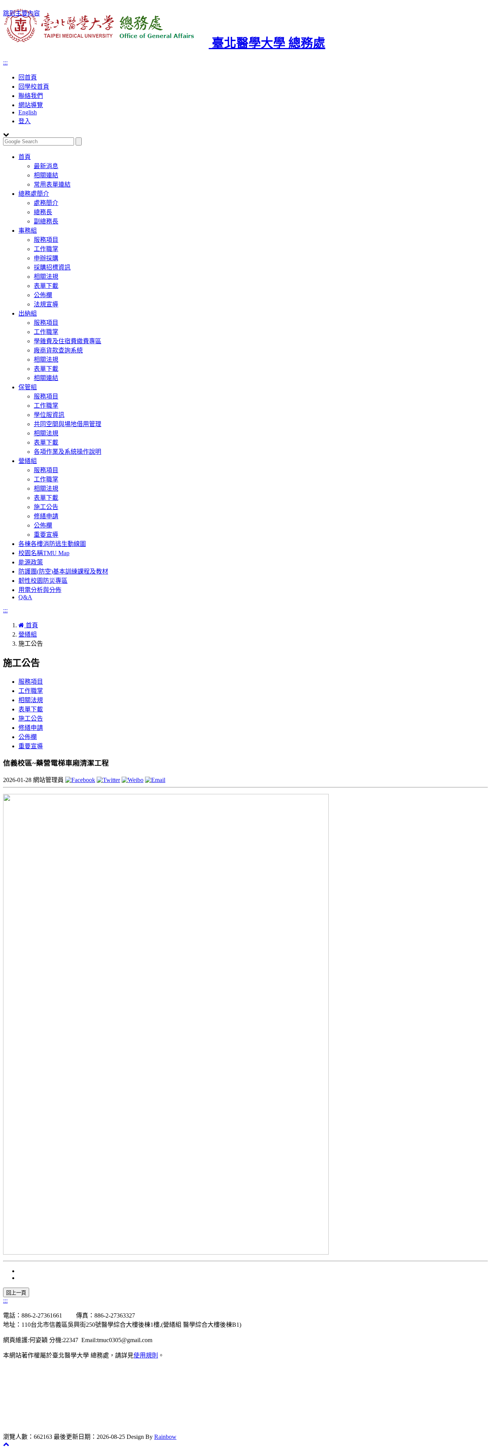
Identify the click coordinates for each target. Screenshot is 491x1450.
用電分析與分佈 (39, 590)
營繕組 (27, 461)
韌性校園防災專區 (43, 580)
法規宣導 (46, 304)
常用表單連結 (52, 184)
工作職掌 (46, 249)
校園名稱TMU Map (43, 553)
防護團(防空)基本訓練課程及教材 (63, 571)
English (27, 112)
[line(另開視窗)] (155, 780)
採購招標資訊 (52, 267)
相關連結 (46, 175)
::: (5, 62)
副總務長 (46, 221)
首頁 (24, 157)
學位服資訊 (49, 415)
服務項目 (46, 239)
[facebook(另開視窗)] (80, 780)
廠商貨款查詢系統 (58, 350)
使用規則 (145, 1355)
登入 (24, 121)
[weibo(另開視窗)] (132, 780)
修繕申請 (46, 516)
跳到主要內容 (21, 13)
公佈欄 (43, 295)
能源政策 (30, 562)
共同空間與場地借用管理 (67, 424)
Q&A (25, 597)
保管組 (27, 387)
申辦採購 (46, 258)
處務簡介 (46, 203)
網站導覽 (30, 105)
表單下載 (46, 286)
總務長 (43, 212)
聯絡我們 (30, 96)
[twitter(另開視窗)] (108, 780)
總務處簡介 (33, 193)
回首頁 (27, 77)
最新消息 (46, 166)
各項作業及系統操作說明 (67, 451)
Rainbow (165, 1436)
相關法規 (46, 276)
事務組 (27, 230)
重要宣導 (46, 534)
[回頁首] (6, 1444)
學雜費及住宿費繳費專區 (67, 341)
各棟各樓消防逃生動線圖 (52, 544)
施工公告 (46, 507)
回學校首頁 (33, 86)
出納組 (27, 313)
